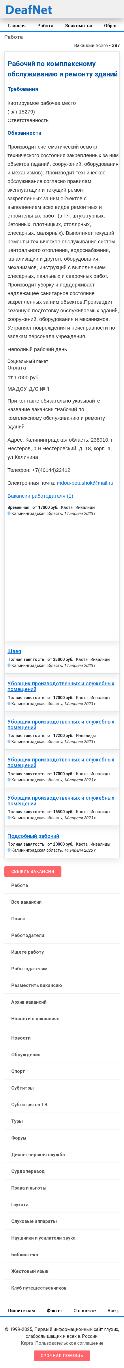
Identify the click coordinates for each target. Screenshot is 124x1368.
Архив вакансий (28, 1002)
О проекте (85, 1310)
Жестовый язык (29, 1271)
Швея (14, 651)
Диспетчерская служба (38, 1154)
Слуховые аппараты (34, 1221)
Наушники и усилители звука (43, 1238)
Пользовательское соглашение (69, 1343)
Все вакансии (26, 902)
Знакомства (78, 25)
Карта (27, 1343)
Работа (45, 25)
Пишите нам (21, 1310)
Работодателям (29, 968)
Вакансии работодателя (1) (40, 496)
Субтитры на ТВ (29, 1104)
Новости (21, 1038)
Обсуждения (25, 1054)
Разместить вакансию (36, 985)
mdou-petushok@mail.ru (85, 483)
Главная (17, 25)
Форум (18, 1138)
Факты (54, 1310)
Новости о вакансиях (35, 1018)
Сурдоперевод (28, 1171)
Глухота (20, 1204)
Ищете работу (27, 952)
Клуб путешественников (39, 1288)
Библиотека (24, 1254)
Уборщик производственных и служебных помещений (60, 686)
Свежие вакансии (33, 871)
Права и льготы (28, 1188)
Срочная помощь (62, 1355)
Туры (17, 1121)
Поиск (18, 918)
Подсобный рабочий (33, 836)
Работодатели (27, 935)
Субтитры (22, 1088)
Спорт (18, 1071)
